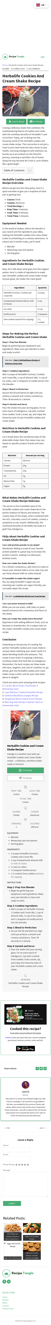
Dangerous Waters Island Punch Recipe (23, 698)
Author (25, 1095)
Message (7, 1170)
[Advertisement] (25, 26)
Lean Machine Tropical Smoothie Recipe (24, 692)
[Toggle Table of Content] (28, 170)
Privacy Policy (8, 1308)
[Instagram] (9, 1282)
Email (6, 1154)
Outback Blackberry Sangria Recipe (21, 695)
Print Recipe (37, 121)
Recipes (5, 1300)
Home (4, 65)
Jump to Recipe (17, 121)
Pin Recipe (27, 778)
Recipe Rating (8, 1164)
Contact (5, 1305)
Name (6, 1145)
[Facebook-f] (4, 1282)
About (4, 1303)
